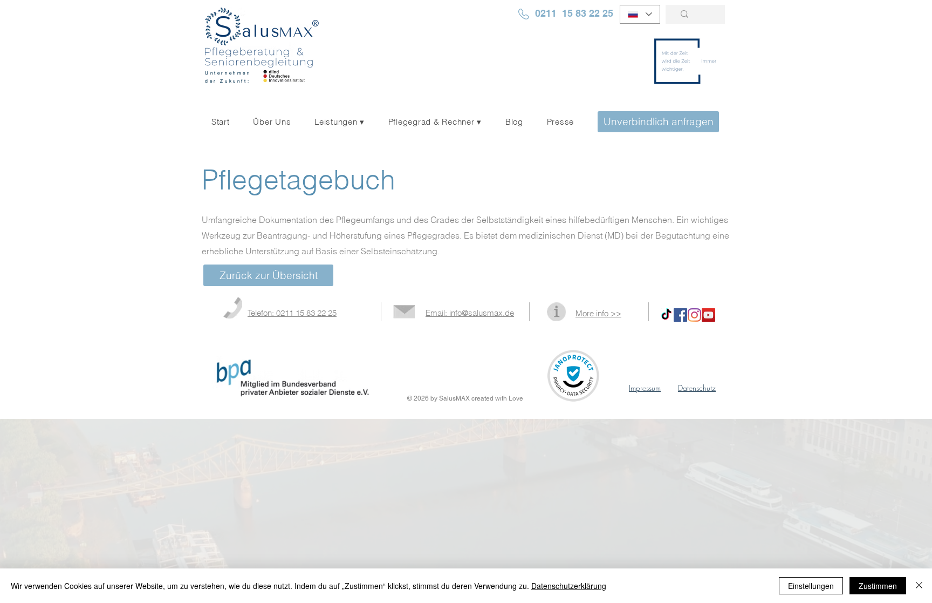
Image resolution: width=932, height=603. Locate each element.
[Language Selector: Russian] (640, 14)
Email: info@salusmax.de (470, 313)
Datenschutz (697, 388)
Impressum (645, 388)
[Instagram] (694, 315)
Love (516, 398)
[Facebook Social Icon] (680, 315)
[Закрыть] (919, 585)
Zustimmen (878, 585)
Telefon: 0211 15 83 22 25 (292, 313)
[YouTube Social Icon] (708, 315)
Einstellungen (811, 585)
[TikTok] (666, 315)
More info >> (598, 313)
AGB (714, 398)
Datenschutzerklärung (568, 585)
